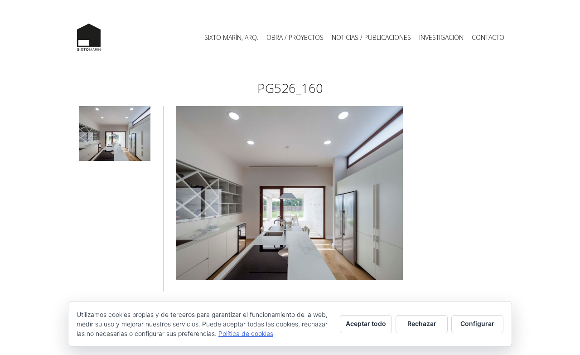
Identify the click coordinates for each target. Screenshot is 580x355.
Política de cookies (245, 333)
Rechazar (421, 323)
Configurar (477, 323)
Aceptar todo (366, 323)
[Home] (88, 37)
